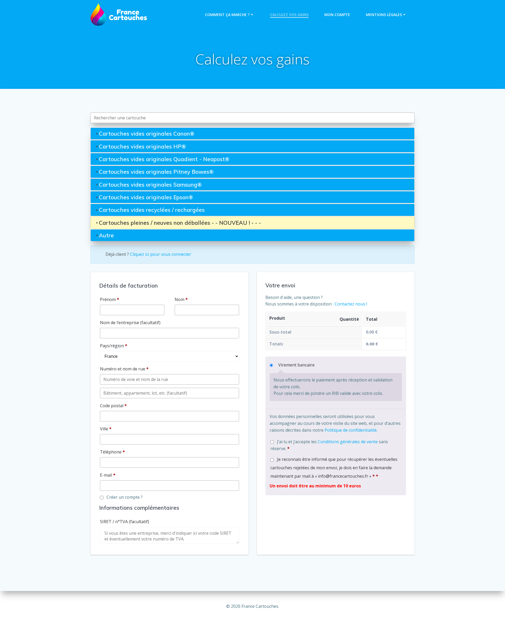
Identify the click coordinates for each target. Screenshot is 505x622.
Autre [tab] (106, 235)
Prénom (109, 299)
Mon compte (337, 14)
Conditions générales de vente (348, 442)
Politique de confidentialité (351, 430)
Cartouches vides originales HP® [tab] (142, 146)
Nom (181, 299)
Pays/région (113, 346)
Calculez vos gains (289, 14)
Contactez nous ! (351, 304)
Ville (106, 429)
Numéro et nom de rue (124, 369)
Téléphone (112, 452)
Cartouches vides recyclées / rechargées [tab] (152, 209)
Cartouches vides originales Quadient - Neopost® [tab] (164, 159)
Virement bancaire (296, 365)
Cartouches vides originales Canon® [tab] (146, 133)
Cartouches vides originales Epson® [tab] (146, 197)
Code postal (113, 406)
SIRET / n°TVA (124, 521)
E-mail (107, 475)
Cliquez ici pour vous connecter (160, 254)
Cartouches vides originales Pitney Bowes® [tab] (156, 171)
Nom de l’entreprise (130, 322)
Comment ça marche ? (227, 14)
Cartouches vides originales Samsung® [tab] (150, 184)
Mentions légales (384, 14)
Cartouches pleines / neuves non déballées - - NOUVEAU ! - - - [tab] (180, 222)
